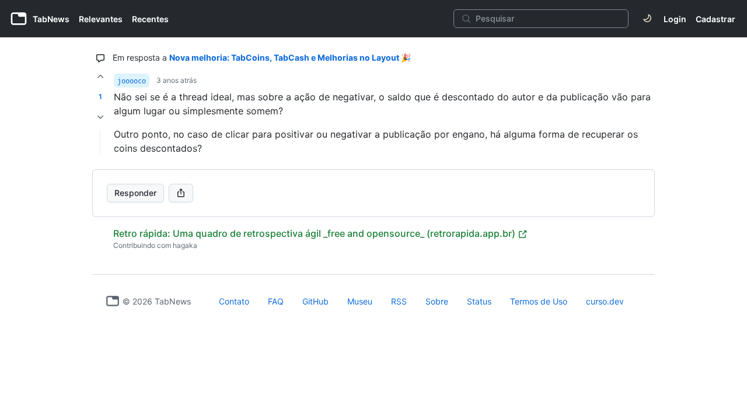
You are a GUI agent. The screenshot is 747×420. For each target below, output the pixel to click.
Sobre (436, 301)
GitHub (315, 301)
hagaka (185, 245)
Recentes (150, 19)
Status (479, 301)
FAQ (276, 301)
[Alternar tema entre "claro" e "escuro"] (647, 18)
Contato (234, 301)
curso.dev (605, 301)
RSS (399, 301)
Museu (359, 301)
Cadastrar (715, 19)
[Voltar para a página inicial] (112, 301)
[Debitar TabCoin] (100, 117)
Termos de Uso (538, 301)
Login (675, 19)
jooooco (131, 81)
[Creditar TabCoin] (100, 76)
